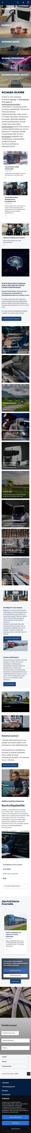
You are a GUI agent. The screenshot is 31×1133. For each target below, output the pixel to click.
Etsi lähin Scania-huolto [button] (9, 1033)
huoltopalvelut (7, 127)
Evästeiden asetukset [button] (15, 970)
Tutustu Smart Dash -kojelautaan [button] (11, 318)
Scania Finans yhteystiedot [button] (10, 765)
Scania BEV (7, 706)
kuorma (13, 99)
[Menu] (2, 2)
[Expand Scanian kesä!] (29, 40)
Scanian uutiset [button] (15, 981)
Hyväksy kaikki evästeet (15, 1117)
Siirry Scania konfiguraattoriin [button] (12, 638)
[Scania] (28, 2)
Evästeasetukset (15, 1128)
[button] (15, 1057)
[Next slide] (28, 927)
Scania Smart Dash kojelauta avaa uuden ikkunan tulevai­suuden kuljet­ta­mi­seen (13, 285)
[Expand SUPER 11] (29, 23)
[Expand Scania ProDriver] (29, 56)
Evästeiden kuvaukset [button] (15, 975)
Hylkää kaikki (15, 1123)
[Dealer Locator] (23, 2)
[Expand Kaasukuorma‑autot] (29, 73)
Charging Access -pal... (9, 729)
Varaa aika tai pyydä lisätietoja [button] (12, 886)
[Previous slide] (2, 927)
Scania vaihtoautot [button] (9, 684)
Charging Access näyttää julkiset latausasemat (12, 719)
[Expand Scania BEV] (29, 7)
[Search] (17, 2)
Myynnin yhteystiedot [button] (8, 1040)
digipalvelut (6, 136)
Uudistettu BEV (11, 696)
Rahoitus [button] (5, 1048)
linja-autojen (24, 99)
